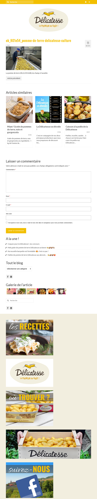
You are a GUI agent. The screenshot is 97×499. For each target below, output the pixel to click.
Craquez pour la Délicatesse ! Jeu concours (24, 244)
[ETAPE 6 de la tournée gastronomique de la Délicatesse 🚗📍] (61, 291)
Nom (8, 196)
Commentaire (11, 169)
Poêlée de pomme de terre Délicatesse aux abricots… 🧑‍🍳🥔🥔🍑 (32, 255)
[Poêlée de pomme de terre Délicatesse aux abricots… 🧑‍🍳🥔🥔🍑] (41, 291)
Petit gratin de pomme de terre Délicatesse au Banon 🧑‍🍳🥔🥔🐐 (31, 248)
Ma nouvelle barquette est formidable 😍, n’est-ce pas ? (28, 251)
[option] (19, 123)
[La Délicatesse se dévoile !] (19, 109)
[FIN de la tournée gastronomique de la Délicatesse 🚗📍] (51, 291)
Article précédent (13, 78)
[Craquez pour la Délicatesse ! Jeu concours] (11, 291)
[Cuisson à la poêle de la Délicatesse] (48, 109)
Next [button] (89, 125)
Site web (9, 213)
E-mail (8, 205)
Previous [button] (8, 125)
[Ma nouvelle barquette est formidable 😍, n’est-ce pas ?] (31, 291)
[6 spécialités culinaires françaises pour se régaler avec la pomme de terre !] (77, 109)
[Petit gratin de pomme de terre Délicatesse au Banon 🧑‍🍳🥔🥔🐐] (21, 291)
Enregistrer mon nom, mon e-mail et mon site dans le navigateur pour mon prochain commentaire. (40, 222)
